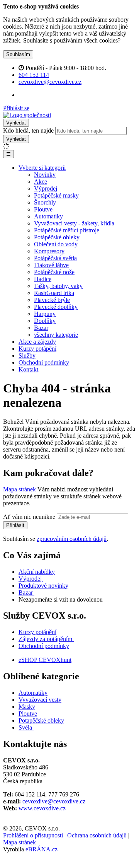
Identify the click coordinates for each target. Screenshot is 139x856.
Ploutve (43, 209)
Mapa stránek (19, 489)
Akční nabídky (37, 571)
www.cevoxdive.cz (42, 808)
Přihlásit (15, 525)
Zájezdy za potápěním (45, 639)
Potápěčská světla (55, 258)
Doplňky (45, 320)
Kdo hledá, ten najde (28, 130)
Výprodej (45, 188)
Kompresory (49, 251)
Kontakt (28, 369)
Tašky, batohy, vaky (58, 286)
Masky (27, 706)
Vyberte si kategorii (42, 167)
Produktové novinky (43, 585)
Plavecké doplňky (56, 307)
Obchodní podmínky (44, 362)
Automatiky (48, 216)
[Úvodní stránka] (27, 115)
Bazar (41, 327)
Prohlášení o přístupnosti (33, 835)
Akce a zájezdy (37, 341)
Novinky (45, 174)
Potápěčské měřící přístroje (66, 230)
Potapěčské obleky (41, 720)
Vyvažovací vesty (40, 699)
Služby (27, 355)
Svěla (26, 727)
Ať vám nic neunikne (30, 516)
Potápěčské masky (56, 195)
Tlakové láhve (51, 265)
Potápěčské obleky (57, 237)
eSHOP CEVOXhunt (45, 659)
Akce (40, 181)
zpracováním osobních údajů (72, 538)
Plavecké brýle (52, 300)
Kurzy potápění (37, 348)
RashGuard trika (54, 293)
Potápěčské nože (54, 272)
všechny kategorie (56, 334)
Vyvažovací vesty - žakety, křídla (74, 223)
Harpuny (45, 313)
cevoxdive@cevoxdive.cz (53, 801)
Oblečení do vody (56, 244)
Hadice (42, 279)
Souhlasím (18, 54)
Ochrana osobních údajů (97, 835)
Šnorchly (45, 202)
